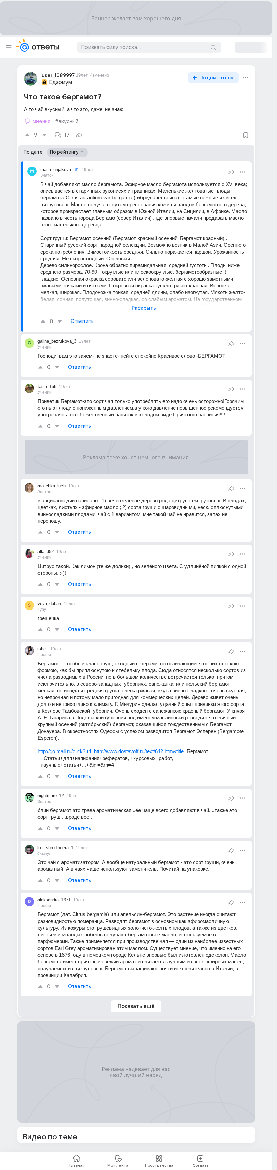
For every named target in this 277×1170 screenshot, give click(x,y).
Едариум (60, 82)
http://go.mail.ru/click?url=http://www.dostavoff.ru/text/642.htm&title (110, 751)
